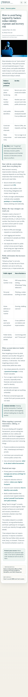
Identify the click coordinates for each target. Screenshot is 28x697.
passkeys (7, 201)
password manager (11, 371)
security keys (17, 201)
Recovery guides (10, 8)
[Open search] (21, 2)
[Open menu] (25, 2)
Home (2, 8)
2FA (14, 185)
